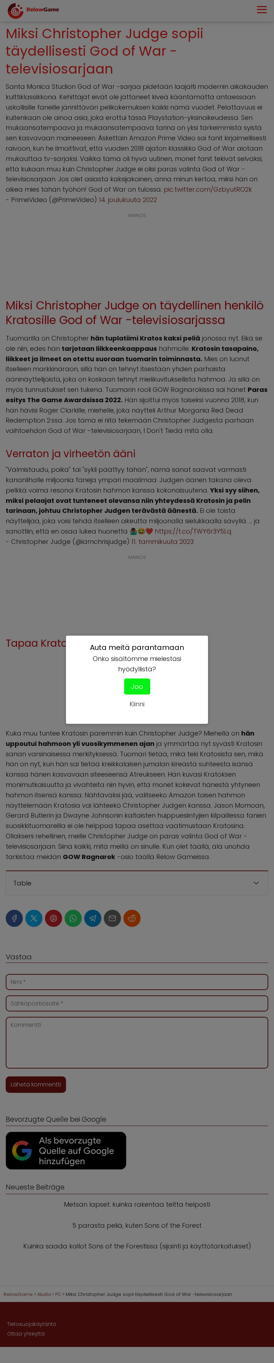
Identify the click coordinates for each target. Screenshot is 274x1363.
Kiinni (137, 704)
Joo (137, 686)
